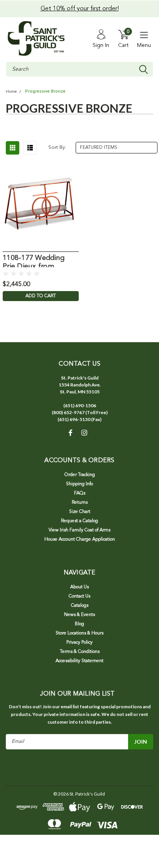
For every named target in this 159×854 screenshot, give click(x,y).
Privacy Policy (79, 642)
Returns (80, 502)
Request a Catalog (79, 521)
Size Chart (79, 511)
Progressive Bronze (45, 91)
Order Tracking (79, 475)
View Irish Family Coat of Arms (79, 530)
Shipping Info (79, 484)
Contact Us (79, 596)
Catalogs (79, 605)
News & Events (79, 615)
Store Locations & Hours (79, 633)
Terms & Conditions (80, 651)
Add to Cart (40, 296)
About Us (79, 587)
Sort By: (57, 147)
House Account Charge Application (79, 539)
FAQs (79, 493)
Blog (79, 624)
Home (11, 92)
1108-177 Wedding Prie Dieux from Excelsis (33, 261)
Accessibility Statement (79, 661)
